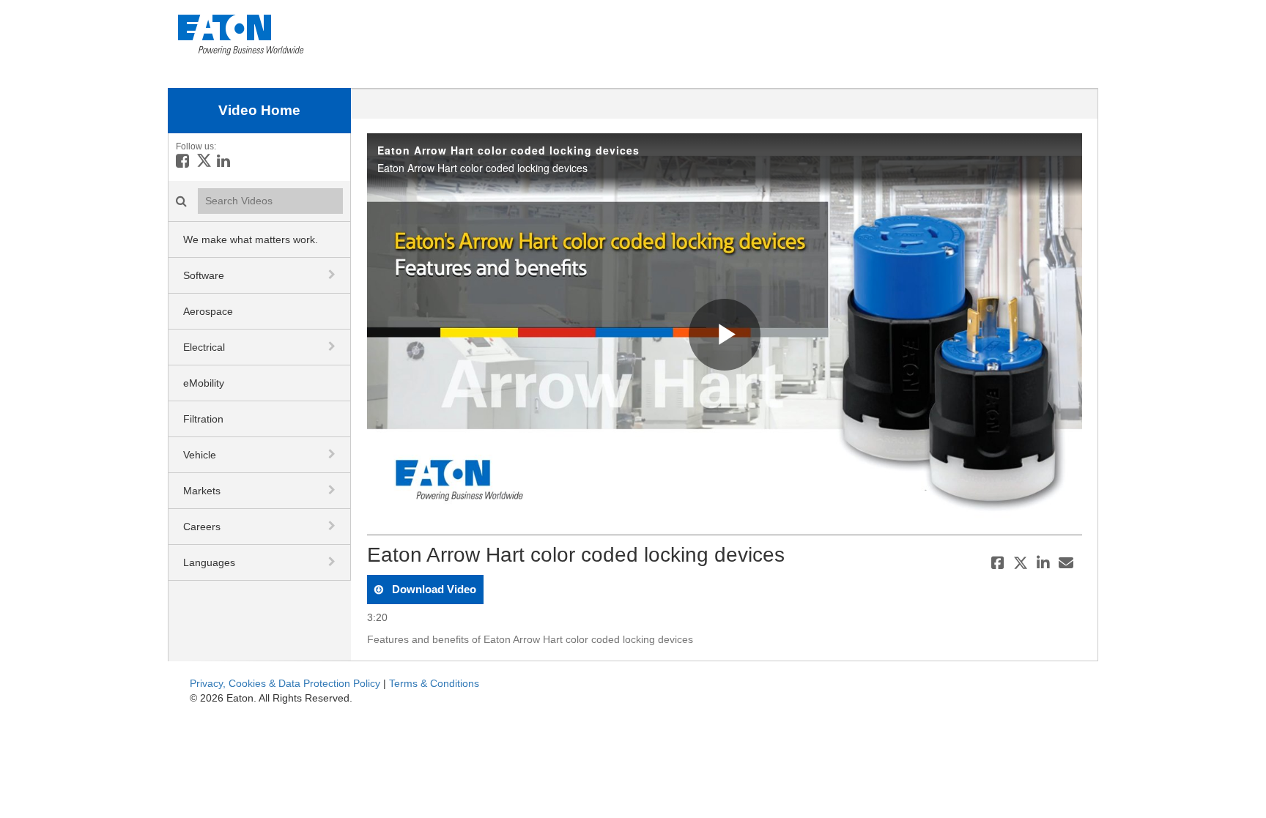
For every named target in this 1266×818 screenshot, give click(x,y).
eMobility (203, 383)
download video (432, 589)
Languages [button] (209, 562)
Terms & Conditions (434, 683)
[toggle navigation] (333, 274)
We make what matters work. (250, 239)
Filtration (203, 419)
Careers (202, 526)
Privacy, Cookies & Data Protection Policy (285, 683)
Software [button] (203, 275)
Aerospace (208, 311)
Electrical (204, 347)
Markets (202, 491)
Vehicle (199, 455)
